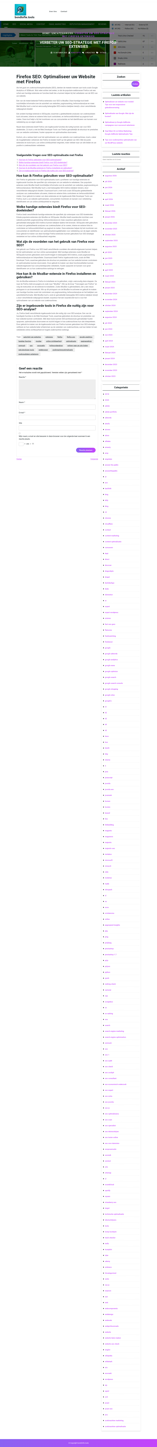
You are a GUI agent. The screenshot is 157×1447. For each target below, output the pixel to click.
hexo (107, 736)
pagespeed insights (112, 925)
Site (20, 423)
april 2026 (109, 199)
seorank (108, 1155)
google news (110, 665)
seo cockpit (109, 1073)
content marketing (112, 536)
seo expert (109, 1090)
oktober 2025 (110, 235)
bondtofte (76, 53)
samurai (108, 990)
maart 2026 (109, 205)
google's (108, 701)
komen (107, 801)
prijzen (107, 966)
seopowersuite (110, 1149)
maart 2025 (109, 276)
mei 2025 (108, 264)
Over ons (53, 11)
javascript (108, 778)
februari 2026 (110, 211)
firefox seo (71, 337)
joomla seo (109, 789)
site (106, 1167)
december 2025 (111, 223)
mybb (107, 884)
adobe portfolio (111, 412)
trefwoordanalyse (56, 346)
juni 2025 (108, 258)
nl (105, 896)
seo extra (108, 1096)
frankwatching (110, 636)
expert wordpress (111, 612)
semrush (22, 346)
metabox (108, 854)
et (105, 601)
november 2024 (111, 299)
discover (108, 565)
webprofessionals (112, 1326)
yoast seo (109, 1409)
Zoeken (121, 76)
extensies (49, 337)
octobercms (109, 913)
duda (107, 589)
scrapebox (109, 1002)
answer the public (111, 465)
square (107, 1196)
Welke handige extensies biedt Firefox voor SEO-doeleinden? (43, 162)
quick (107, 978)
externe (108, 618)
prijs (106, 960)
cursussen (109, 547)
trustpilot (108, 1249)
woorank (108, 1373)
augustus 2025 (111, 246)
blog (106, 506)
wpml (107, 1391)
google (107, 648)
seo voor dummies (112, 1143)
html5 (107, 748)
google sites (110, 695)
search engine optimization (115, 1037)
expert (107, 606)
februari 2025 (110, 282)
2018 (107, 394)
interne (107, 760)
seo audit (108, 1061)
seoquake (41, 346)
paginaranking (86, 341)
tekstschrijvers (110, 1220)
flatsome (108, 630)
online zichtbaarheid (53, 341)
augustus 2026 (111, 176)
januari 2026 (110, 217)
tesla (107, 1226)
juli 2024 (108, 323)
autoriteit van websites (32, 337)
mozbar (38, 341)
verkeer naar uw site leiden (77, 346)
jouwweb (108, 795)
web (106, 1303)
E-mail (22, 413)
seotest (108, 1161)
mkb (106, 872)
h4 (106, 724)
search (107, 1025)
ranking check (110, 984)
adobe (107, 406)
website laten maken (113, 1338)
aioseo (107, 429)
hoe (106, 742)
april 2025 (109, 270)
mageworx (109, 837)
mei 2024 (108, 335)
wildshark (108, 1362)
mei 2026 (108, 193)
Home (46, 33)
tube (106, 1255)
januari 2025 (110, 288)
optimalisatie (71, 341)
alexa (107, 435)
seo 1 (107, 1055)
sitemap (108, 1173)
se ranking (109, 1014)
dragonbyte (109, 571)
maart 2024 (109, 347)
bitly (106, 500)
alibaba (107, 441)
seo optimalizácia (112, 1114)
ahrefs (107, 424)
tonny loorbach (110, 1232)
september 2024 (111, 311)
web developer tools (26, 350)
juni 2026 (108, 187)
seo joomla (109, 1102)
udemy (107, 1261)
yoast (107, 1403)
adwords (108, 418)
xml (106, 1397)
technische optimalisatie (114, 1214)
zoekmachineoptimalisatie (63, 350)
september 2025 (111, 241)
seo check (109, 1067)
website (108, 1332)
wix (106, 1367)
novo (107, 907)
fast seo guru (110, 624)
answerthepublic (111, 471)
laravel (107, 813)
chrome (108, 518)
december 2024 (111, 294)
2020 (107, 400)
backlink (108, 488)
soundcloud (109, 1185)
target (107, 1208)
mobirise (108, 878)
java (106, 772)
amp (106, 453)
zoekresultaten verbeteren (28, 354)
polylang (108, 943)
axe (106, 483)
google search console (114, 683)
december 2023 (111, 364)
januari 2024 (110, 358)
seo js (107, 1108)
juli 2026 (108, 182)
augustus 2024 (111, 317)
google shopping (111, 689)
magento (108, 831)
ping (106, 937)
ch (106, 512)
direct (107, 559)
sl (105, 1179)
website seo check (112, 1344)
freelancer (109, 642)
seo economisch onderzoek (115, 1084)
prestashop (109, 949)
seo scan (108, 1120)
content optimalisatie (113, 542)
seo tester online (111, 1137)
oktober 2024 (110, 305)
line (106, 819)
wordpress (109, 1379)
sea (106, 1019)
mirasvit (108, 866)
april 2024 (109, 341)
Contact (64, 11)
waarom (108, 1291)
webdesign (109, 1314)
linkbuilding (109, 825)
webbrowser (43, 350)
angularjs (108, 459)
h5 (106, 730)
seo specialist (110, 1126)
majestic (108, 842)
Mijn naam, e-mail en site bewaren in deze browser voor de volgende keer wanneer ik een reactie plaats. (54, 437)
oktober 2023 (110, 376)
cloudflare (109, 524)
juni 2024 (108, 329)
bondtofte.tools (24, 17)
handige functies (25, 341)
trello (107, 1244)
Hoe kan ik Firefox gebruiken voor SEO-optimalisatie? (40, 160)
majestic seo (110, 848)
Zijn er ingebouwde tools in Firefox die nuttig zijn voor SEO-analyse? (46, 171)
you (106, 1415)
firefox (59, 337)
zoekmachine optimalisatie (115, 1426)
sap (106, 996)
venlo (107, 1279)
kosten (107, 807)
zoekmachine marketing (114, 1421)
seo (31, 346)
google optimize (111, 671)
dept (106, 553)
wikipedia (108, 1356)
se (106, 1008)
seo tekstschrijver (112, 1132)
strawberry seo (110, 1202)
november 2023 (111, 370)
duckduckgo (109, 583)
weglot (107, 1350)
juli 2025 (108, 252)
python (107, 972)
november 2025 (111, 229)
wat (106, 1297)
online (107, 919)
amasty (108, 447)
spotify (107, 1191)
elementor (109, 595)
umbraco (108, 1267)
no (106, 901)
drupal (107, 577)
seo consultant (110, 1078)
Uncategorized (62, 33)
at (105, 477)
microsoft (109, 860)
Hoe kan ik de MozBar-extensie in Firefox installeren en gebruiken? (45, 168)
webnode (108, 1320)
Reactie (22, 377)
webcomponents (111, 1308)
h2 (106, 713)
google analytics (86, 337)
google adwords (111, 654)
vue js (107, 1285)
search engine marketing (114, 1031)
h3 (106, 719)
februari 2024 (110, 353)
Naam (22, 402)
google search (110, 677)
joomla (107, 783)
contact (108, 530)
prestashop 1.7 (111, 955)
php (106, 931)
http (106, 754)
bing (106, 494)
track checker (110, 1238)
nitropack (108, 890)
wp (106, 1385)
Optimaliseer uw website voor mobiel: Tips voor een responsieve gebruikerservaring (119, 105)
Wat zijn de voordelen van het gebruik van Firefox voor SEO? (43, 165)
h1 (106, 707)
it (105, 766)
